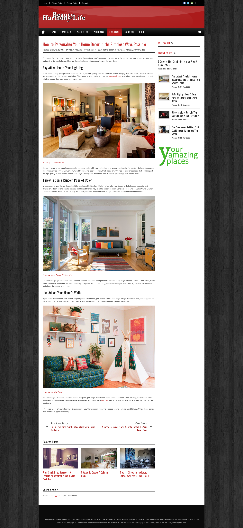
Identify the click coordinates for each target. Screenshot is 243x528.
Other (141, 31)
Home (45, 3)
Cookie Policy (72, 3)
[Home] (43, 32)
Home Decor (114, 31)
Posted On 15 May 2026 (181, 105)
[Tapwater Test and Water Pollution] (199, 32)
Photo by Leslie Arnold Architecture (57, 275)
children (104, 400)
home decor (108, 50)
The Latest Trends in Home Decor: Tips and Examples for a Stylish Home (186, 80)
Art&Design (99, 31)
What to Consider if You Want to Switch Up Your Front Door (124, 428)
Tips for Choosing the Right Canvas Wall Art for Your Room (134, 474)
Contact (85, 3)
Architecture (82, 31)
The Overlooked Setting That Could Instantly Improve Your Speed (185, 130)
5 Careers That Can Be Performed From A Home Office (177, 63)
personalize (139, 50)
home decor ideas (123, 50)
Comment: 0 (90, 50)
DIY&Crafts (66, 31)
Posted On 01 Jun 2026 (181, 87)
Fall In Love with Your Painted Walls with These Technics (73, 428)
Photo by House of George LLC (55, 162)
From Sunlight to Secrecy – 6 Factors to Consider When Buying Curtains (59, 475)
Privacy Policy (57, 3)
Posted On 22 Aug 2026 (167, 69)
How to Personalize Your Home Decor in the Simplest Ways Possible (94, 44)
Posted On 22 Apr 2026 (181, 119)
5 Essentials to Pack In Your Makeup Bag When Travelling (185, 114)
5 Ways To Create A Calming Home (95, 474)
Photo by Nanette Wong (52, 391)
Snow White (76, 50)
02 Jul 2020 (58, 50)
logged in (57, 495)
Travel (53, 31)
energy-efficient (115, 76)
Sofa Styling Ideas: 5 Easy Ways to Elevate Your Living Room (184, 97)
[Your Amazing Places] (179, 165)
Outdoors (129, 31)
